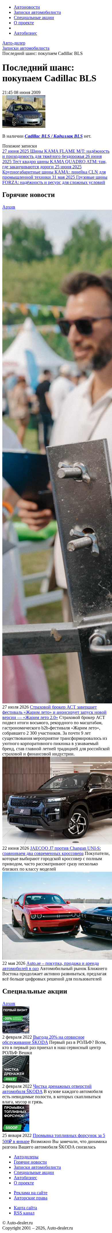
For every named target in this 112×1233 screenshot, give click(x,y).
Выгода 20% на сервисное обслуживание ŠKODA (43, 1040)
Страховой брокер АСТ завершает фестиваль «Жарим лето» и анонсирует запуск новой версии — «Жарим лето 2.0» (54, 712)
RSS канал (24, 1212)
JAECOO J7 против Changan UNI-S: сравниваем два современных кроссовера (51, 851)
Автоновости (27, 7)
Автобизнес (25, 33)
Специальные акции (34, 17)
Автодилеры (26, 1156)
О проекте (24, 22)
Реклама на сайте (30, 1192)
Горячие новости (30, 1162)
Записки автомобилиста (37, 12)
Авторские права (30, 1197)
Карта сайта (25, 1207)
